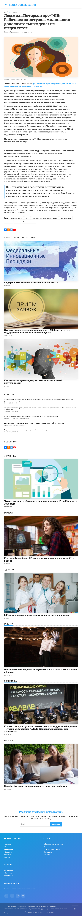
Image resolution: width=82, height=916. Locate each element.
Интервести (48, 852)
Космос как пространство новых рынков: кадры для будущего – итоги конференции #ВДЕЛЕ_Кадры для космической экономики (40, 729)
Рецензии (8, 854)
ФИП (6, 11)
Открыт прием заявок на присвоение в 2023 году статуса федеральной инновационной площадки (37, 331)
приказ (17, 222)
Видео (7, 857)
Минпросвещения (28, 222)
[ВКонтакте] (5, 229)
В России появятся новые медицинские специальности (36, 615)
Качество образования (21, 418)
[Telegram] (11, 229)
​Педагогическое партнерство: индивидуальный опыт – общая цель (26, 430)
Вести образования (11, 32)
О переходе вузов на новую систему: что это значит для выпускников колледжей (31, 416)
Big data (47, 854)
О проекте (9, 870)
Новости (8, 844)
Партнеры (9, 875)
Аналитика (9, 849)
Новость (14, 12)
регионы (8, 222)
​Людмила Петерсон (16, 218)
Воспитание (13, 411)
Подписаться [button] (56, 824)
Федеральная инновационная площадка (45, 218)
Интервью (8, 852)
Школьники (13, 403)
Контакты (8, 873)
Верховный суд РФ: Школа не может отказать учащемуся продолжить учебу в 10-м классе (34, 423)
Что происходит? (19, 425)
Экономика (48, 846)
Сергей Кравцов (66, 218)
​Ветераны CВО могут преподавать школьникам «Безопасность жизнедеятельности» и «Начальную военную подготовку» (40, 408)
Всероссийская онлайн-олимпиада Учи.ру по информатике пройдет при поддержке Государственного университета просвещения (38, 400)
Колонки (8, 846)
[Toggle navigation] (77, 4)
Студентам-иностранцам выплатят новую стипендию (36, 786)
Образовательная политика (54, 844)
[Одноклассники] (8, 229)
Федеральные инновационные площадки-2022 (31, 282)
